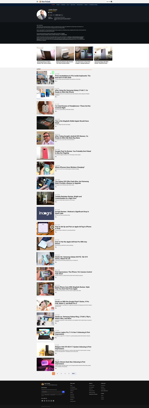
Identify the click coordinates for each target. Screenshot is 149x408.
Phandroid (57, 34)
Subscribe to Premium (93, 394)
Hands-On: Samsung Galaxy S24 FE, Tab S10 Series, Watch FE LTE (71, 258)
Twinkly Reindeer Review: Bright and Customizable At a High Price (68, 197)
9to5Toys (50, 34)
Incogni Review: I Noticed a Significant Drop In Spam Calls (72, 212)
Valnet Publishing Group (52, 384)
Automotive (72, 397)
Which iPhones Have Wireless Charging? (70, 167)
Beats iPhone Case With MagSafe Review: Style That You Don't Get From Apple (72, 288)
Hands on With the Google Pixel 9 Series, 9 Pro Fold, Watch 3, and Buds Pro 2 (72, 302)
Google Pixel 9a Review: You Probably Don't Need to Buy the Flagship (73, 152)
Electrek (53, 34)
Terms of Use (47, 394)
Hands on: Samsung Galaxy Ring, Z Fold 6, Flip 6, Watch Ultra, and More (73, 317)
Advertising (103, 388)
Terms (102, 395)
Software (72, 390)
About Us (90, 388)
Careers (102, 387)
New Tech (72, 394)
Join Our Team (91, 385)
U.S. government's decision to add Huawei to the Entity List (62, 39)
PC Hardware (72, 387)
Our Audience (91, 387)
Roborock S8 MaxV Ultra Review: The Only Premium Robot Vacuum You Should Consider (64, 63)
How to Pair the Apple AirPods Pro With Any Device (71, 243)
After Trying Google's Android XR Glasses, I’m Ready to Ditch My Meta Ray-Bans (71, 137)
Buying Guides (72, 401)
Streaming (72, 396)
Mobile (71, 392)
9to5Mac (46, 34)
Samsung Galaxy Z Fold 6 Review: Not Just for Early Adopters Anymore (44, 63)
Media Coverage (92, 392)
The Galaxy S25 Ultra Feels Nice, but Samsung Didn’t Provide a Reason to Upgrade (72, 182)
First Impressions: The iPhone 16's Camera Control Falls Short (73, 273)
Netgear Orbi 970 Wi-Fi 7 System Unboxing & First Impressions (73, 348)
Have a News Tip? (104, 390)
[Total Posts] (56, 126)
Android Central (64, 34)
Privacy (102, 397)
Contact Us (103, 385)
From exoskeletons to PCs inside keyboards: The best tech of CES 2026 (72, 77)
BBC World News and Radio (78, 36)
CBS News (69, 36)
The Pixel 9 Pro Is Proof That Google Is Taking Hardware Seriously (82, 63)
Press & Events (92, 390)
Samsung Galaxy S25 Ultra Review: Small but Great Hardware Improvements (101, 63)
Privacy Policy (52, 394)
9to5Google (42, 34)
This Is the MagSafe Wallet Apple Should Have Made (72, 122)
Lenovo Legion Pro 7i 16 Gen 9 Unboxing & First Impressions (72, 333)
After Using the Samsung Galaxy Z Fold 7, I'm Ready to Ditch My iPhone (71, 91)
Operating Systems (73, 388)
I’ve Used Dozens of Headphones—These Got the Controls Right (72, 107)
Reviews (71, 399)
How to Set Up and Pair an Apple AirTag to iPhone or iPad (73, 227)
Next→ (74, 373)
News (71, 385)
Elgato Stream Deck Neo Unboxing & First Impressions (70, 363)
